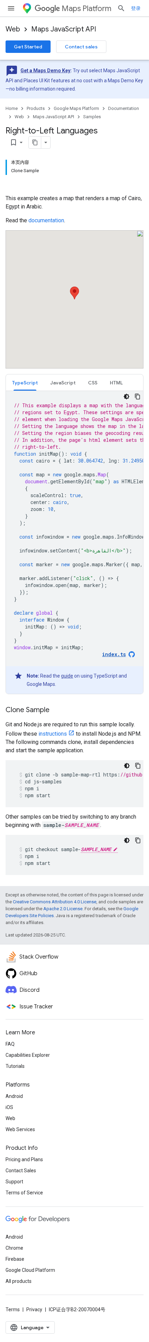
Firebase (15, 1259)
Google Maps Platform (76, 108)
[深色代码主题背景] (126, 396)
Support (14, 1181)
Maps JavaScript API (63, 29)
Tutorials (15, 1066)
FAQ (10, 1044)
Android (14, 1096)
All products (19, 1281)
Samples (92, 116)
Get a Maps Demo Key (45, 70)
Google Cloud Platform (30, 1270)
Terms (13, 1309)
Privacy (34, 1309)
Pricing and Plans (24, 1159)
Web (13, 29)
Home (12, 108)
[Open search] (121, 8)
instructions (52, 733)
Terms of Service (24, 1192)
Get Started (28, 47)
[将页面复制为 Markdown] (35, 142)
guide (67, 676)
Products (36, 108)
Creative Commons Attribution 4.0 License (54, 901)
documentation (46, 220)
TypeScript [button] (25, 383)
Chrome (14, 1248)
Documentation (123, 108)
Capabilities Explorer (28, 1055)
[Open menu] (11, 8)
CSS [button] (92, 383)
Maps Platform (86, 8)
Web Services (20, 1129)
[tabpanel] (74, 542)
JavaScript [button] (63, 383)
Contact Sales (21, 1170)
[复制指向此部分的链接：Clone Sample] (56, 710)
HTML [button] (116, 383)
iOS (9, 1107)
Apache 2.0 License (62, 908)
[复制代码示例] (137, 396)
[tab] (25, 382)
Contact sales (81, 47)
